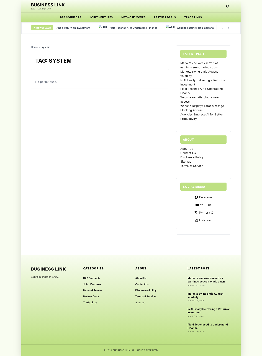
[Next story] (228, 27)
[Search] (228, 6)
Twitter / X (206, 212)
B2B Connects (70, 17)
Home (34, 47)
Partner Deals (165, 17)
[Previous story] (222, 27)
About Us (186, 148)
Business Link (48, 5)
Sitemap (185, 161)
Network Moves (133, 17)
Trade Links (193, 17)
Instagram (205, 220)
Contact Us (188, 153)
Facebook (205, 197)
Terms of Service (191, 166)
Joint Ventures (101, 17)
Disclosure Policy (192, 157)
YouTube (206, 205)
